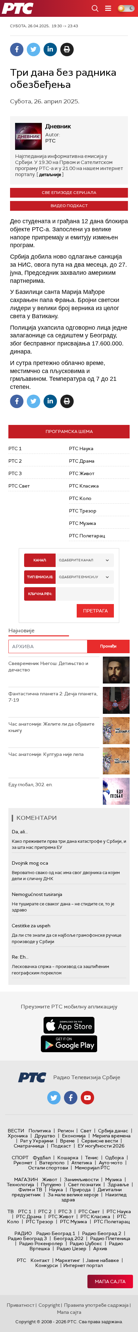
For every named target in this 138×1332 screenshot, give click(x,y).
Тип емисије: (40, 577)
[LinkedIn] (50, 49)
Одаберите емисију (78, 577)
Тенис (91, 1158)
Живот (49, 1179)
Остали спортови (48, 1168)
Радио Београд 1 (55, 1233)
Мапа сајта (110, 1281)
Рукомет (22, 1163)
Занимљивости (81, 1179)
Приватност (20, 1305)
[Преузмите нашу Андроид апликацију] (69, 1043)
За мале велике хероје (73, 1195)
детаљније (50, 174)
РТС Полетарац (87, 536)
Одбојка (114, 1158)
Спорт (20, 1158)
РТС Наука (81, 448)
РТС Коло (80, 498)
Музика (113, 1179)
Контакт (40, 1260)
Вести (16, 1131)
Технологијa (20, 1184)
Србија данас (113, 1131)
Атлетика (81, 1163)
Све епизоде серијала (69, 192)
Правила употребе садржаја (96, 1305)
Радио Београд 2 (101, 1233)
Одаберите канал (76, 560)
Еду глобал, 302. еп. (30, 784)
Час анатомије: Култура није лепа (46, 754)
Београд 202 (68, 1238)
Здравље (118, 1184)
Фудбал (42, 1158)
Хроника (18, 1136)
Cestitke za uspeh (31, 926)
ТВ (10, 1211)
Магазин (26, 1179)
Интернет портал (83, 1265)
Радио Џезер (71, 1248)
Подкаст (61, 1146)
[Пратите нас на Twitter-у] (54, 1097)
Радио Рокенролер (41, 1243)
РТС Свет (19, 486)
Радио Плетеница (110, 1238)
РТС (21, 1260)
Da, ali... (20, 832)
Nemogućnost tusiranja (37, 894)
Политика (39, 1131)
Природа (80, 1190)
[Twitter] (33, 49)
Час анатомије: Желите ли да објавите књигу (51, 727)
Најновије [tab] (21, 630)
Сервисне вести (99, 1141)
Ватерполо (52, 1163)
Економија (74, 1136)
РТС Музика (82, 523)
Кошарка (67, 1158)
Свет (85, 1131)
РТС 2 (15, 461)
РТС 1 (15, 448)
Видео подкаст (69, 205)
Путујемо (51, 1184)
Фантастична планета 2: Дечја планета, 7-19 (52, 697)
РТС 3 (15, 473)
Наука (56, 1190)
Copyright (49, 1305)
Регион (66, 1131)
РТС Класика (84, 486)
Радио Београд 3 (27, 1238)
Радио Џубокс (86, 1243)
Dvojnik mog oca (30, 863)
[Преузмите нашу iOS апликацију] (69, 1025)
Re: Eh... (20, 957)
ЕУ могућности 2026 (101, 1146)
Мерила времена (111, 1136)
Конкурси (46, 1265)
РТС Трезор (82, 511)
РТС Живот (81, 473)
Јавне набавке (102, 1260)
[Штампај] (67, 49)
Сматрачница (29, 1146)
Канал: (39, 560)
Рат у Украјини (36, 1141)
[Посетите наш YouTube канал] (87, 1097)
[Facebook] (16, 49)
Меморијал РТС (92, 1168)
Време (67, 1141)
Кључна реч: (40, 594)
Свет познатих (84, 1184)
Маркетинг (67, 1260)
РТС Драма (81, 461)
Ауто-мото (111, 1163)
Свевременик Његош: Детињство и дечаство (48, 666)
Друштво (44, 1136)
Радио (23, 1233)
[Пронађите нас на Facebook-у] (70, 1097)
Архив (100, 1248)
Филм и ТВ (30, 1190)
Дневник (58, 126)
